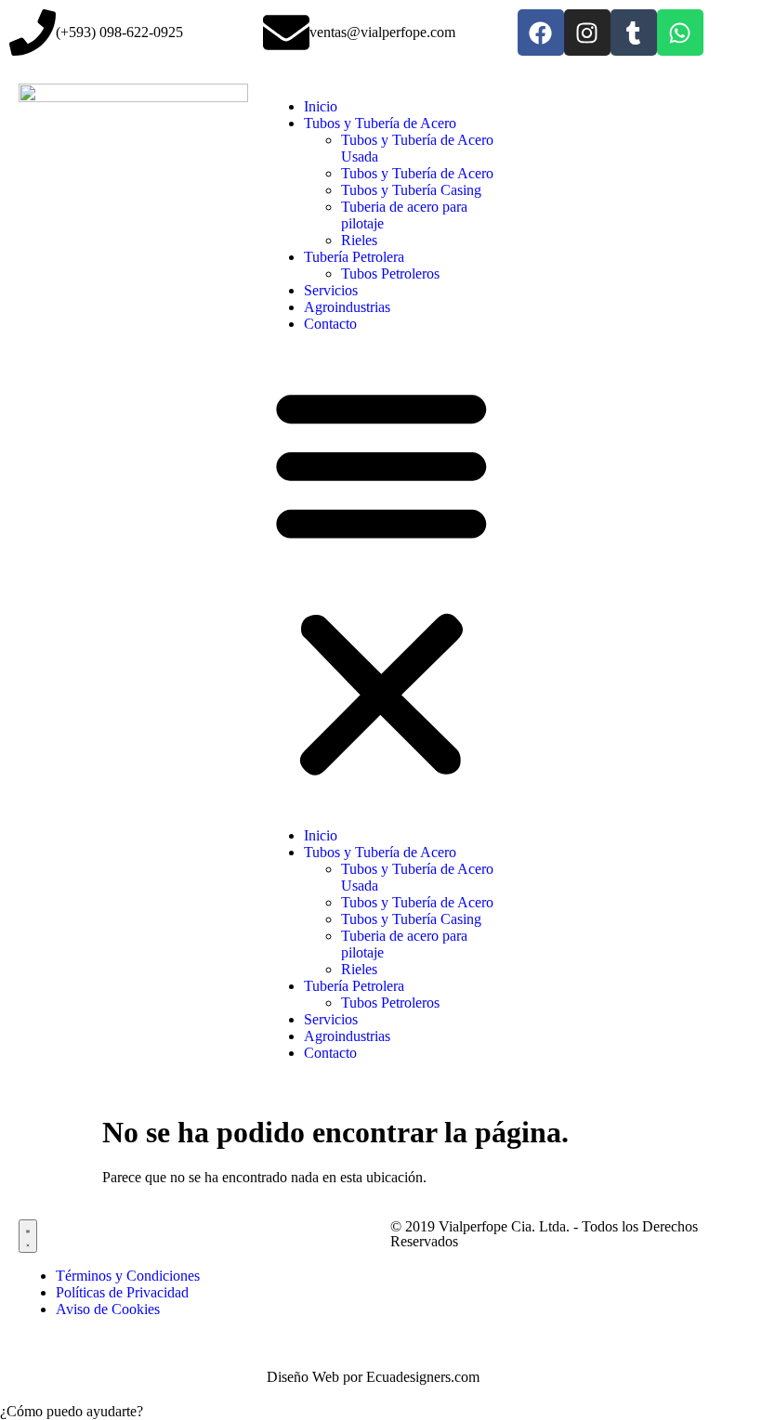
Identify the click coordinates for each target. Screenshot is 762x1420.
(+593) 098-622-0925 (119, 32)
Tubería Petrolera (354, 257)
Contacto (330, 324)
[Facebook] (541, 32)
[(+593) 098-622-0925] (32, 32)
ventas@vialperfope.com (382, 32)
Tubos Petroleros (390, 273)
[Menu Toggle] (28, 1236)
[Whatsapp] (680, 32)
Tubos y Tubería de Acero (380, 123)
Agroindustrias (347, 307)
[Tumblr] (634, 32)
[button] (381, 580)
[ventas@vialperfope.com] (286, 32)
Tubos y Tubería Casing (411, 190)
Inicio (320, 106)
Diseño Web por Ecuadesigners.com (373, 1377)
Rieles (359, 240)
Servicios (331, 290)
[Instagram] (587, 32)
